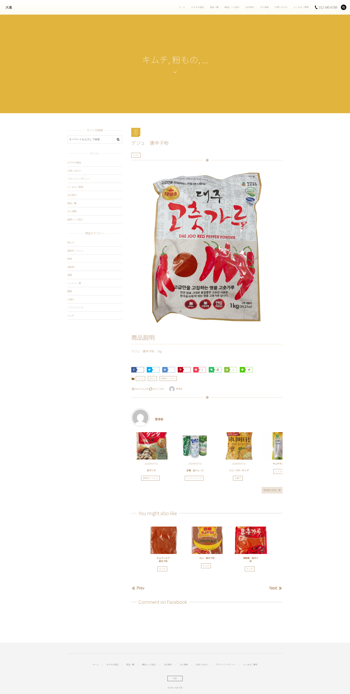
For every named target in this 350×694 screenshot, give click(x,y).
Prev (140, 588)
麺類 (69, 291)
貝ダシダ (151, 470)
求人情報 (72, 211)
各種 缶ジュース (195, 470)
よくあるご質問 (75, 187)
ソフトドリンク (194, 478)
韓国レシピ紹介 (75, 219)
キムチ (136, 155)
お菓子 (238, 478)
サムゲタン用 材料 (282, 463)
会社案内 (72, 195)
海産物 (70, 267)
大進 (8, 7)
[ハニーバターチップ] (239, 446)
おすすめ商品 (74, 162)
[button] (343, 7)
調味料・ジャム (168, 378)
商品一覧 (72, 203)
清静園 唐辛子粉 (250, 560)
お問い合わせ (74, 170)
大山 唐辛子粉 (208, 558)
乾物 (69, 258)
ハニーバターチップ (239, 470)
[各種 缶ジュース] (195, 446)
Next (273, 588)
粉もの (152, 378)
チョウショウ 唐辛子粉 (164, 560)
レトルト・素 (281, 471)
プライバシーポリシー (78, 178)
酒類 (69, 275)
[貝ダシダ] (151, 446)
